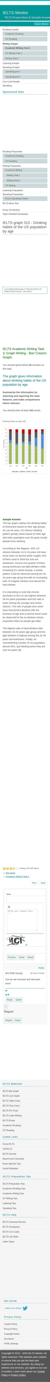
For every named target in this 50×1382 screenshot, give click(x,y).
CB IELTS (7, 1149)
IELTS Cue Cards (11, 1232)
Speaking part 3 (12, 77)
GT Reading (11, 39)
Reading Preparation (12, 151)
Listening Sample (11, 63)
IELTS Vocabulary (11, 1227)
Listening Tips (9, 1203)
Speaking (7, 85)
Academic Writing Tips (13, 1193)
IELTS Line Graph (11, 1096)
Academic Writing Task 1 (17, 48)
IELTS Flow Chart (11, 1106)
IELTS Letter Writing (12, 1115)
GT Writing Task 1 (13, 53)
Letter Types (8, 1242)
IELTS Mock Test (11, 203)
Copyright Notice (12, 1334)
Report (8, 1020)
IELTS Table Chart (11, 1101)
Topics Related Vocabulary (15, 214)
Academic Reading (14, 34)
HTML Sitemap (11, 1344)
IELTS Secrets (9, 1154)
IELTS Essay (9, 1120)
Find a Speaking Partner (16, 198)
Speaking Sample (11, 67)
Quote (19, 1000)
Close (17, 1020)
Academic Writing (13, 170)
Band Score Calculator (13, 1159)
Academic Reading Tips (14, 1188)
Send (21, 957)
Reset (30, 957)
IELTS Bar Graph (11, 1091)
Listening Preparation (13, 190)
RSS (42, 968)
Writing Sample (10, 44)
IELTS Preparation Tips (14, 1184)
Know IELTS (9, 1144)
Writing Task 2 (12, 58)
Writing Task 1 (13, 175)
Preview (12, 957)
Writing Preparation (12, 166)
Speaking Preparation (13, 194)
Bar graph (10, 873)
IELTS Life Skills (10, 1237)
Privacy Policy (10, 1329)
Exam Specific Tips (12, 1164)
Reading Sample (11, 29)
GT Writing (10, 185)
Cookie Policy (10, 1324)
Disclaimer (9, 1339)
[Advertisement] (25, 122)
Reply (9, 1000)
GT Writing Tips (10, 1198)
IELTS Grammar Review (14, 1222)
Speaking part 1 (12, 71)
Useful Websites (10, 1168)
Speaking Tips (9, 1208)
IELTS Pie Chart (10, 1111)
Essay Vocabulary (11, 210)
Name (8, 894)
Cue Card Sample (11, 81)
